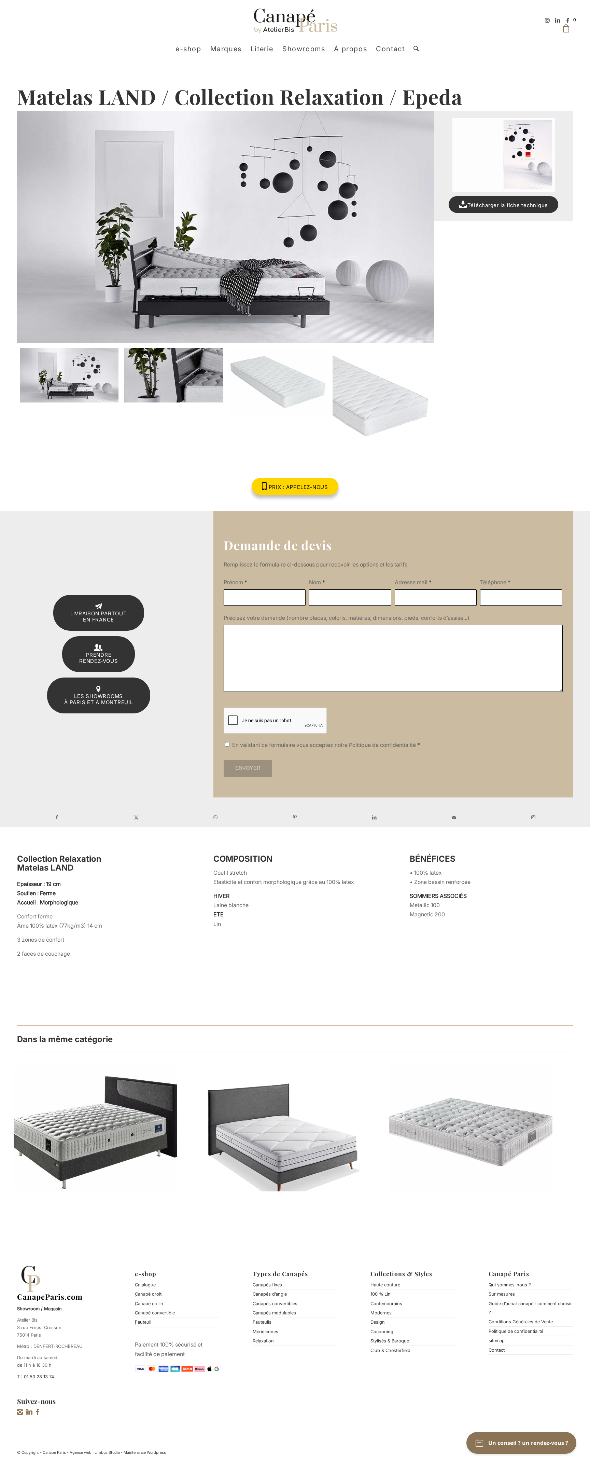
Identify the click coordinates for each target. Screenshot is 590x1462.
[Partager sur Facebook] (57, 817)
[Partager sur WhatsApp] (215, 817)
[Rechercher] (414, 48)
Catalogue (145, 1284)
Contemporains (386, 1303)
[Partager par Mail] (454, 817)
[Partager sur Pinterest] (295, 817)
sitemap (497, 1340)
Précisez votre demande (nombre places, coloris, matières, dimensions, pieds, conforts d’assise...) (346, 617)
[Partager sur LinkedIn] (374, 817)
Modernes (381, 1312)
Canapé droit (148, 1294)
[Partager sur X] (136, 817)
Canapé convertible (155, 1312)
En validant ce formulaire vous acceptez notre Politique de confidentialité (326, 744)
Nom (317, 582)
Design (377, 1322)
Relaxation (263, 1340)
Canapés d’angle (270, 1294)
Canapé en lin (149, 1303)
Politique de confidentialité (516, 1331)
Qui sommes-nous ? (510, 1284)
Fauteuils (262, 1322)
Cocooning (381, 1331)
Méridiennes (265, 1331)
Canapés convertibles (275, 1303)
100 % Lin (380, 1294)
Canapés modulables (274, 1312)
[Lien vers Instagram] (547, 20)
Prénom (235, 582)
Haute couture (385, 1284)
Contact (497, 1350)
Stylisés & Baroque (389, 1340)
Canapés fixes (267, 1284)
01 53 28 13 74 (39, 1376)
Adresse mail (413, 582)
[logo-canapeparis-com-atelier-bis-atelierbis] (295, 20)
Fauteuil (143, 1322)
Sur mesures (502, 1294)
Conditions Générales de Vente (521, 1321)
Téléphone (495, 582)
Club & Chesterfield (390, 1350)
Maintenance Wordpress (145, 1452)
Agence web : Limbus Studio (95, 1452)
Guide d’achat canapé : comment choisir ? (530, 1308)
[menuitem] (188, 48)
